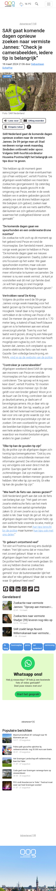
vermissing (49, 645)
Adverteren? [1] (28, 722)
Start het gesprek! (28, 694)
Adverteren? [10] (28, 24)
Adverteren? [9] (28, 835)
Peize (27, 645)
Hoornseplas (16, 645)
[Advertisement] (28, 16)
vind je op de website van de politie (31, 357)
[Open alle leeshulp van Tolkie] (29, 127)
